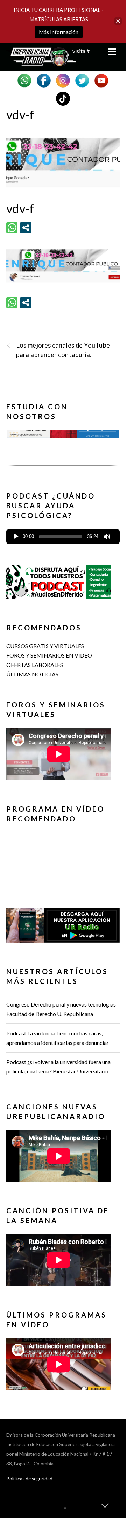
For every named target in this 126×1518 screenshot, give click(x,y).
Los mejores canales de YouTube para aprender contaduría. (63, 349)
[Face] (44, 79)
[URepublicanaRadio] (41, 62)
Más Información (58, 32)
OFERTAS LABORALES (34, 664)
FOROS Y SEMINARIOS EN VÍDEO (49, 655)
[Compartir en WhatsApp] (12, 227)
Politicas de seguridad (29, 1478)
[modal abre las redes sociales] (25, 227)
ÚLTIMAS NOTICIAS (32, 674)
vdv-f (20, 114)
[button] (63, 447)
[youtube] (101, 79)
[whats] (24, 79)
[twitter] (82, 79)
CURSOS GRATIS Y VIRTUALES (45, 646)
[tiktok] (63, 97)
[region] (63, 450)
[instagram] (63, 79)
